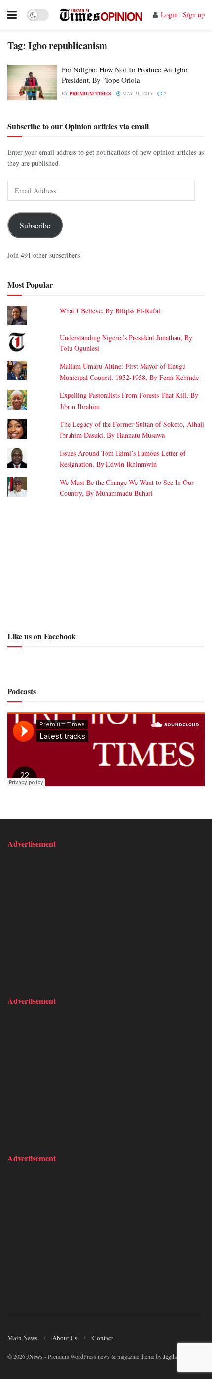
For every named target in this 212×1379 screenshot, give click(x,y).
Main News (22, 1337)
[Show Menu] (12, 15)
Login (169, 14)
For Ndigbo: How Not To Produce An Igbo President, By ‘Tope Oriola (125, 75)
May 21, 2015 (136, 93)
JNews (35, 1356)
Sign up (194, 14)
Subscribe (35, 225)
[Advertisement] (106, 563)
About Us (64, 1337)
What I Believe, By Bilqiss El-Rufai (110, 310)
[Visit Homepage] (101, 14)
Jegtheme (174, 1356)
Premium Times (90, 93)
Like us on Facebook (41, 636)
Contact (102, 1337)
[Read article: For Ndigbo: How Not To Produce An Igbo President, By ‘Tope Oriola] (32, 82)
